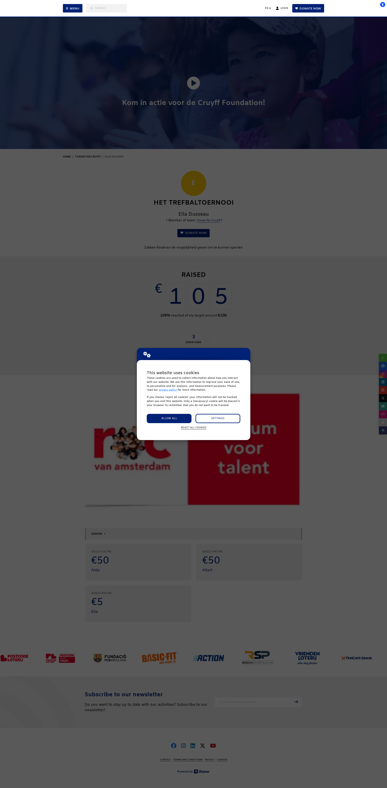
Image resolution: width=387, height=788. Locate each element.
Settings (217, 418)
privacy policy (168, 390)
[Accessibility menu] (382, 4)
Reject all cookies (193, 427)
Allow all (169, 418)
